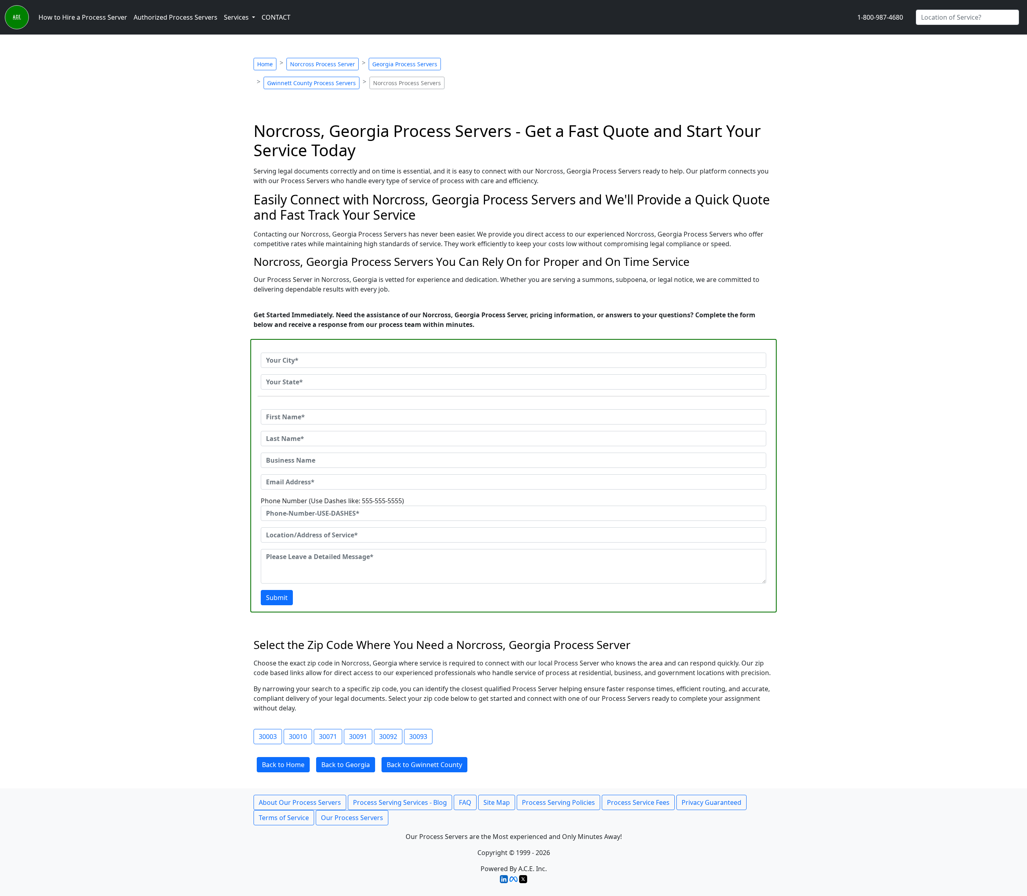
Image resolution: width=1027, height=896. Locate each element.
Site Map (496, 802)
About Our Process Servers (300, 802)
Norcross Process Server (322, 64)
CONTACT (276, 17)
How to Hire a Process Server (83, 17)
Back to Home (283, 764)
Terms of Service (284, 817)
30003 (268, 736)
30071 (328, 736)
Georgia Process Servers (404, 64)
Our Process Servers (352, 817)
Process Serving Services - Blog (400, 802)
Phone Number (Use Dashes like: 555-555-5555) (332, 500)
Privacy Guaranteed (711, 802)
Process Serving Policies (558, 802)
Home (265, 64)
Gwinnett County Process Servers (311, 83)
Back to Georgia (345, 764)
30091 (358, 736)
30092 (388, 736)
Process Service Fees (638, 802)
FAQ (465, 802)
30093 (418, 736)
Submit (277, 597)
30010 (298, 736)
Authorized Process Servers (175, 17)
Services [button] (237, 17)
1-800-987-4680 (880, 17)
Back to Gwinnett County (424, 764)
